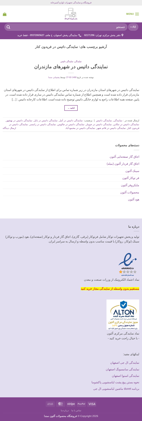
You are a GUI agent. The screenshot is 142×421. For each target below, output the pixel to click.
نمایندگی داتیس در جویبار (99, 124)
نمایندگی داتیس (66, 61)
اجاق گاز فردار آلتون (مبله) (123, 163)
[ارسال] (8, 27)
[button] (132, 13)
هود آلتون (133, 199)
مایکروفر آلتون (130, 185)
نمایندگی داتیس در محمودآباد (80, 128)
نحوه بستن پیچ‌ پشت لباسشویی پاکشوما (115, 382)
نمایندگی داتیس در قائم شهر (111, 128)
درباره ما (65, 410)
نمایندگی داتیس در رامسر (43, 124)
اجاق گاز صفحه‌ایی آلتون (124, 156)
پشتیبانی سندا (54, 77)
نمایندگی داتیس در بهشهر (19, 120)
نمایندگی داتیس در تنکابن (126, 124)
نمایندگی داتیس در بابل (46, 120)
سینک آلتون (132, 171)
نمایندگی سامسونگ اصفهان (122, 369)
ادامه (71, 108)
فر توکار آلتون (130, 178)
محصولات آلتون (129, 192)
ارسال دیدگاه (9, 128)
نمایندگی (78, 61)
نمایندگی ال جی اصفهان (124, 362)
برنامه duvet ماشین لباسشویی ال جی (116, 388)
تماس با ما (76, 410)
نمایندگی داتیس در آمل (71, 120)
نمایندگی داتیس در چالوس (71, 124)
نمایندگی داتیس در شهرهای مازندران (71, 66)
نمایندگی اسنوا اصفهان (125, 375)
